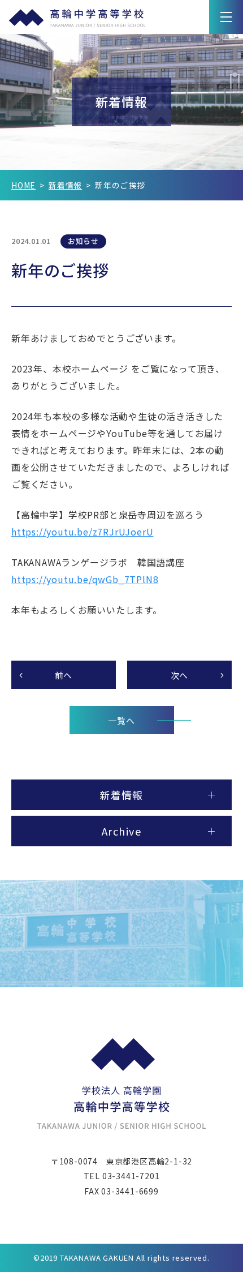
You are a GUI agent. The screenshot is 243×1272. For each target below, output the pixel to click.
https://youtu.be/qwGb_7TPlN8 (84, 579)
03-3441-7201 (131, 1175)
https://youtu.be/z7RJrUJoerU (82, 531)
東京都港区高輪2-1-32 (149, 1161)
